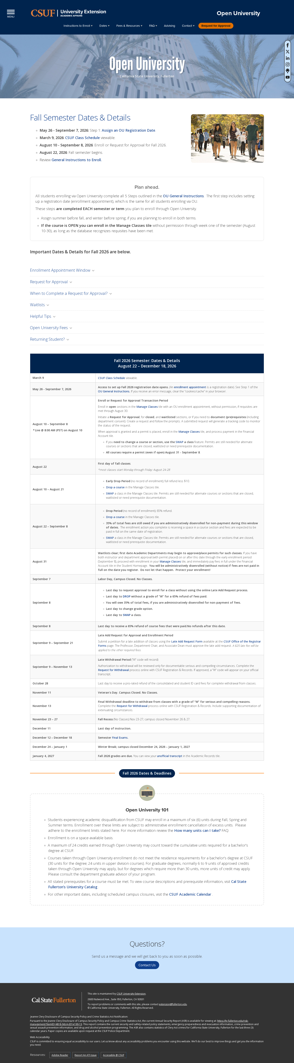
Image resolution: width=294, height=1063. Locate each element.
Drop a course (115, 487)
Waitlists (37, 304)
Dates (103, 26)
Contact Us (147, 965)
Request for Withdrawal (113, 670)
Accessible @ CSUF (113, 1055)
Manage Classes (147, 407)
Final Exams (120, 737)
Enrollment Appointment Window (60, 270)
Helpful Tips (40, 316)
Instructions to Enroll (77, 26)
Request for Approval (215, 26)
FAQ (152, 26)
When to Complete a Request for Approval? (69, 293)
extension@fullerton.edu (173, 1004)
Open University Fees (49, 327)
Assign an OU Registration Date (128, 130)
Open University (238, 13)
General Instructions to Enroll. (77, 159)
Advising (169, 26)
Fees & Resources (128, 26)
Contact (187, 26)
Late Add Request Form (186, 641)
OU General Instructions (183, 195)
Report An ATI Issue (86, 1055)
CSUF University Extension (131, 993)
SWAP (179, 442)
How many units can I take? (197, 830)
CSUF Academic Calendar (190, 894)
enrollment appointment (190, 387)
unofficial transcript (169, 756)
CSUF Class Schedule (82, 137)
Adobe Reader (60, 1055)
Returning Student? (47, 339)
